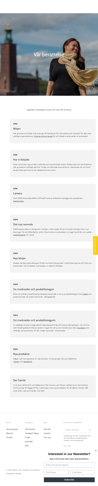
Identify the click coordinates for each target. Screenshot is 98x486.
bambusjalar (18, 201)
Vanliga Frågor (32, 433)
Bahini (15, 470)
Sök (27, 445)
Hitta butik (30, 429)
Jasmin (16, 361)
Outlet (9, 437)
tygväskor (81, 328)
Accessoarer (12, 429)
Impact (47, 433)
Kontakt (29, 441)
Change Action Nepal (43, 136)
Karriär (47, 429)
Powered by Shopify (14, 473)
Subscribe (69, 480)
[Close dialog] (95, 450)
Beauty (9, 433)
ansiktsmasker (19, 235)
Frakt (27, 437)
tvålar (85, 294)
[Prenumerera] (90, 430)
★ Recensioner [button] (95, 245)
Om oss (47, 437)
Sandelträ (27, 361)
